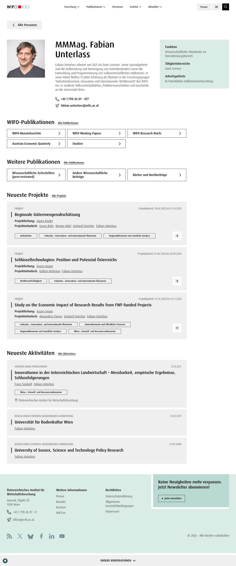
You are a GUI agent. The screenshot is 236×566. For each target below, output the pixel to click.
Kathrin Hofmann (49, 271)
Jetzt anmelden (173, 498)
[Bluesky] (31, 536)
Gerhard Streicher (83, 226)
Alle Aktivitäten (66, 354)
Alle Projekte (59, 196)
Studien (78, 144)
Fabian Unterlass (106, 226)
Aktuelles (153, 7)
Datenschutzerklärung (119, 496)
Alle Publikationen (68, 123)
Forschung (70, 7)
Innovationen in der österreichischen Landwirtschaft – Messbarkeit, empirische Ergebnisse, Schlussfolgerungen (95, 375)
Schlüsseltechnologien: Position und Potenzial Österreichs (66, 259)
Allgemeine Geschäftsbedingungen (120, 504)
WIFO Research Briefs (147, 133)
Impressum (112, 511)
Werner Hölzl (63, 226)
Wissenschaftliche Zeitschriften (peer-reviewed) (33, 175)
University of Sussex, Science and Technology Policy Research (69, 450)
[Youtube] (62, 536)
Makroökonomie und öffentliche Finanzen (105, 324)
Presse (203, 6)
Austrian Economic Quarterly (31, 144)
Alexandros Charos (50, 316)
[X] (19, 536)
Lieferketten (26, 235)
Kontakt (60, 502)
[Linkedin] (51, 536)
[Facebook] (41, 536)
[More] (177, 236)
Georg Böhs (46, 226)
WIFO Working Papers (87, 133)
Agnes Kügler (45, 221)
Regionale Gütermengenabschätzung (47, 214)
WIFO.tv (61, 513)
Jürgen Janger (45, 266)
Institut (134, 7)
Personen (117, 7)
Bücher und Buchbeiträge (150, 175)
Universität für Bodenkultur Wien (44, 422)
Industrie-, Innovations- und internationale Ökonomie (70, 235)
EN (216, 6)
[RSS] (9, 536)
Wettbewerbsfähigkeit (30, 280)
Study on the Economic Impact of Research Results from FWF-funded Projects (83, 305)
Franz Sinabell (23, 384)
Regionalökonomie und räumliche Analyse (129, 235)
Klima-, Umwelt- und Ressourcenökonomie (95, 331)
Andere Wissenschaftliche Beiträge (90, 175)
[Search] (225, 6)
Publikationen (94, 7)
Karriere (61, 507)
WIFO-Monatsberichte (26, 133)
